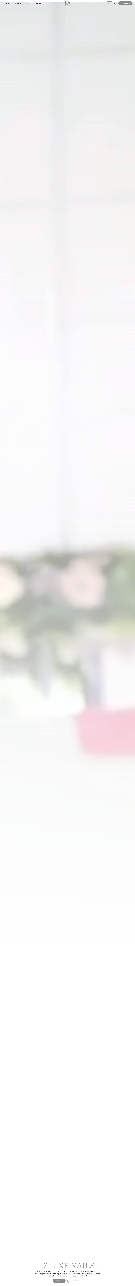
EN (109, 3)
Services (18, 4)
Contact (38, 4)
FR (115, 3)
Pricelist (28, 4)
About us (7, 4)
